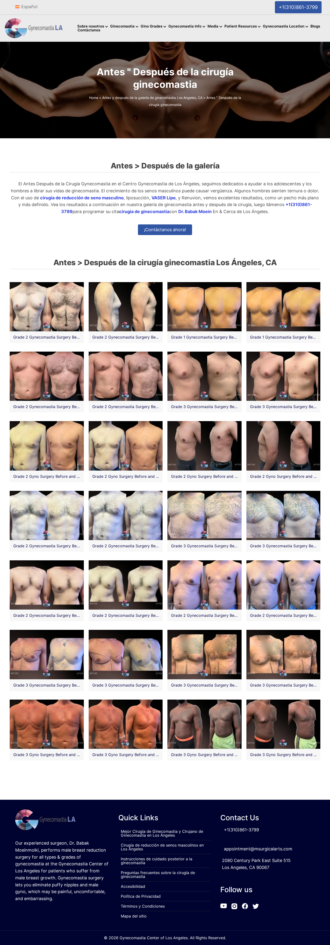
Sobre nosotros (90, 27)
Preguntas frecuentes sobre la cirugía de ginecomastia (158, 874)
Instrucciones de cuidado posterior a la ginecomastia (156, 860)
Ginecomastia (122, 27)
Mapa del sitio (134, 916)
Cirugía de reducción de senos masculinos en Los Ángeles (162, 847)
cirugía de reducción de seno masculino (82, 197)
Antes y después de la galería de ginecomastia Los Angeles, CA (152, 98)
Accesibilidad (133, 886)
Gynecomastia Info (184, 27)
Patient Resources (240, 27)
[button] (107, 27)
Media (213, 27)
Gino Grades (151, 27)
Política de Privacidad (141, 896)
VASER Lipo (163, 197)
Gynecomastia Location (283, 27)
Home (93, 98)
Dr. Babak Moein (195, 211)
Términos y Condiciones (143, 906)
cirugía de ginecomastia (144, 211)
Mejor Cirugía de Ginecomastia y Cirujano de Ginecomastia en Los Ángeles (162, 833)
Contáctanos (89, 31)
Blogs (315, 27)
